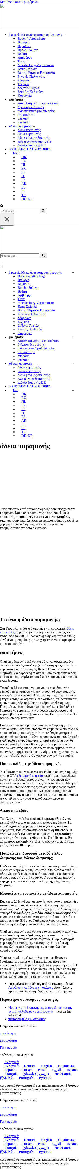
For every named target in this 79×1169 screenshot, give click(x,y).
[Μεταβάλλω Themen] (73, 337)
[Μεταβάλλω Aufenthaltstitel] (73, 363)
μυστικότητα (8, 1040)
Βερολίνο (24, 46)
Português (26, 1078)
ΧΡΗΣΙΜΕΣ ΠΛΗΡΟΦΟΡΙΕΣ (30, 149)
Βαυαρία (23, 42)
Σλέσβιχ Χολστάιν (30, 91)
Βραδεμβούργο (28, 50)
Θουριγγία (25, 95)
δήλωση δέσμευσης (31, 107)
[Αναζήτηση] (1, 206)
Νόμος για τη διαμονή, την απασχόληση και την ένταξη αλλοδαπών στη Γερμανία (40, 1009)
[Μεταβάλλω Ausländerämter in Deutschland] (73, 272)
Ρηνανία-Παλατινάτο (31, 76)
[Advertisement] (39, 572)
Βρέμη (22, 53)
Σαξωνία (23, 84)
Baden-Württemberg (31, 38)
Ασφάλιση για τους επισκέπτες (38, 103)
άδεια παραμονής (29, 130)
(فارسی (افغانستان (36, 1074)
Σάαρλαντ (24, 80)
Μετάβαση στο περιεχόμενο (19, 2)
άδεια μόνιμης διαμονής (34, 137)
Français (11, 1074)
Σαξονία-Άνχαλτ (28, 88)
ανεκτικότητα (26, 114)
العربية (56, 1070)
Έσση (21, 61)
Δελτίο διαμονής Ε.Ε (32, 145)
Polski (42, 1070)
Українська (65, 1066)
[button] (64, 35)
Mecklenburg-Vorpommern (36, 65)
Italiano (72, 1070)
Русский (44, 1078)
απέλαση (23, 118)
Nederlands (63, 1074)
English (46, 1066)
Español (10, 1070)
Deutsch (29, 1066)
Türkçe (27, 1070)
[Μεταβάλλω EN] (73, 390)
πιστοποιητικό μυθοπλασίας (36, 111)
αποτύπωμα (8, 1033)
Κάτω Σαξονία (27, 69)
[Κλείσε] (7, 219)
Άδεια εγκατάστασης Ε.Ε (35, 141)
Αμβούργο (25, 57)
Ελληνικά (11, 1062)
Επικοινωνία (8, 1047)
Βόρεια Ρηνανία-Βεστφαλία (36, 72)
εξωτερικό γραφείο (30, 775)
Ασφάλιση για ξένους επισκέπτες (30, 987)
